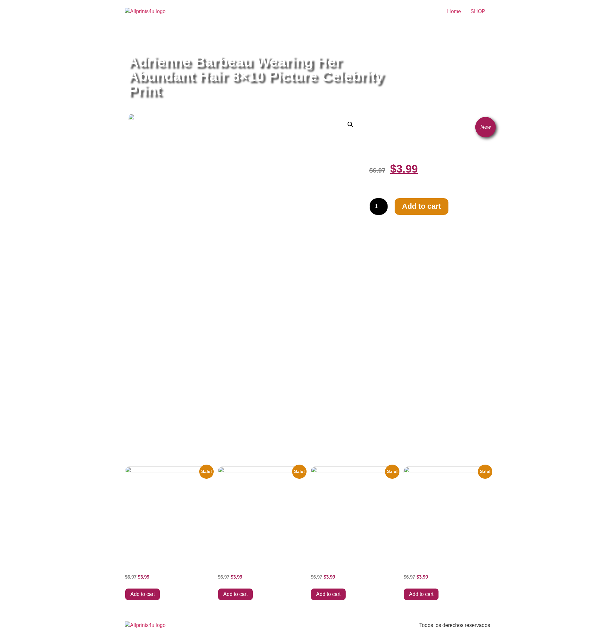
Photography (241, 39)
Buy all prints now (163, 39)
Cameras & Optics (205, 39)
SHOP (478, 11)
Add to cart (421, 206)
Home (454, 11)
